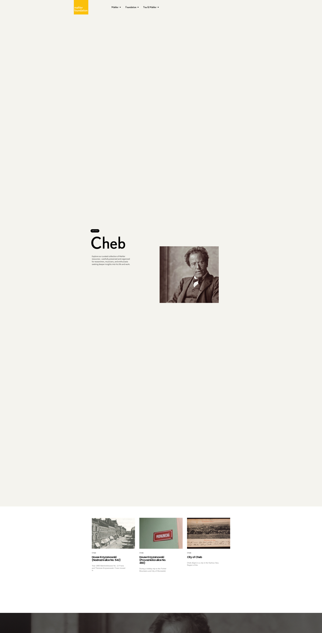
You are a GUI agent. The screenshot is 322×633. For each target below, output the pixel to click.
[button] (95, 230)
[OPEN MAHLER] (120, 7)
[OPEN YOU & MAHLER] (158, 7)
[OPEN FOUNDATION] (138, 7)
